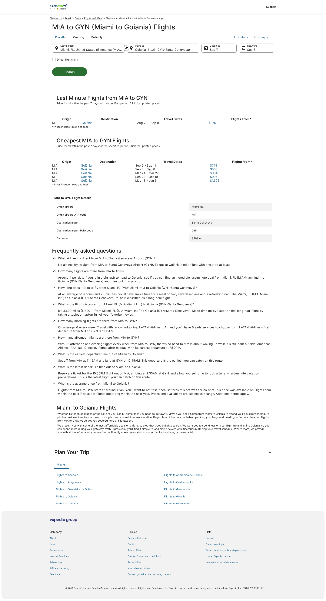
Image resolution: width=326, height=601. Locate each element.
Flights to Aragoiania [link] (68, 482)
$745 (213, 165)
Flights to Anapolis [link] (67, 474)
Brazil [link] (68, 18)
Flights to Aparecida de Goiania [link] (183, 474)
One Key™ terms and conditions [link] (144, 556)
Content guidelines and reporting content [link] (149, 574)
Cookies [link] (132, 544)
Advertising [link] (56, 562)
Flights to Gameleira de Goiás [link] (74, 489)
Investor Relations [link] (59, 556)
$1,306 (214, 180)
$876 (212, 123)
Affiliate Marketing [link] (59, 568)
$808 (214, 169)
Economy (259, 37)
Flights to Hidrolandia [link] (177, 503)
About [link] (53, 538)
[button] (163, 452)
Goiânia (87, 123)
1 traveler (239, 37)
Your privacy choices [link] (139, 568)
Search (70, 72)
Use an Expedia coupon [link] (218, 556)
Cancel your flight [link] (215, 544)
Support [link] (210, 538)
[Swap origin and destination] (126, 48)
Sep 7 (214, 49)
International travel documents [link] (222, 562)
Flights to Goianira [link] (67, 503)
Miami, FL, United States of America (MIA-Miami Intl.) (92, 49)
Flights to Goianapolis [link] (177, 489)
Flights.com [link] (56, 18)
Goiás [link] (78, 18)
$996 (214, 177)
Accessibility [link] (134, 562)
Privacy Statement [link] (137, 538)
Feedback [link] (55, 574)
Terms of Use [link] (134, 550)
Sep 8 (251, 49)
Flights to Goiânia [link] (93, 18)
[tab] (61, 37)
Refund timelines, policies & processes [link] (226, 550)
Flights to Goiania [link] (66, 496)
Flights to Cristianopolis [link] (178, 482)
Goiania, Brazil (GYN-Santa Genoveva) (162, 49)
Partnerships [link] (56, 550)
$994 (214, 173)
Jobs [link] (52, 544)
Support (271, 6)
